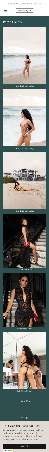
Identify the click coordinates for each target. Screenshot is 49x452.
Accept (24, 446)
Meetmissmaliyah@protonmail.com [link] (24, 3)
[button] (6, 10)
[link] (24, 10)
